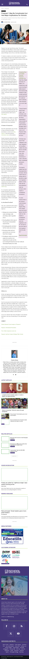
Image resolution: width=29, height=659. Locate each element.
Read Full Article (23, 235)
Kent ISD (23, 649)
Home (2, 8)
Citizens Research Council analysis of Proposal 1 (11, 324)
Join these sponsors (5, 563)
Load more (14, 456)
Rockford (22, 650)
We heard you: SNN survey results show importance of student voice (18, 444)
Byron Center (4, 407)
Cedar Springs (18, 644)
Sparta (3, 424)
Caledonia (11, 644)
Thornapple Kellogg (14, 652)
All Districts (7, 8)
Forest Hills (17, 646)
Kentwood (7, 650)
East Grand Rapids (10, 646)
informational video (5, 134)
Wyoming (3, 418)
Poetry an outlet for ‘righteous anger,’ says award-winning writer (14, 483)
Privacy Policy (4, 658)
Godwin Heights (8, 647)
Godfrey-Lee (23, 646)
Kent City (18, 649)
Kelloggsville (6, 649)
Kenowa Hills (12, 649)
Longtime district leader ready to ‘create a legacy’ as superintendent (12, 395)
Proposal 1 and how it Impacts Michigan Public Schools (12, 334)
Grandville (4, 392)
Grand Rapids (16, 647)
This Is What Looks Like (8, 330)
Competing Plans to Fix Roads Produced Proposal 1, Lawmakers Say (22, 75)
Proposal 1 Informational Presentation (8, 327)
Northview (16, 650)
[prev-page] (2, 427)
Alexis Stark (3, 486)
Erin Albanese (4, 514)
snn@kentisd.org (10, 616)
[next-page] (4, 427)
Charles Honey (14, 360)
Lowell (11, 650)
